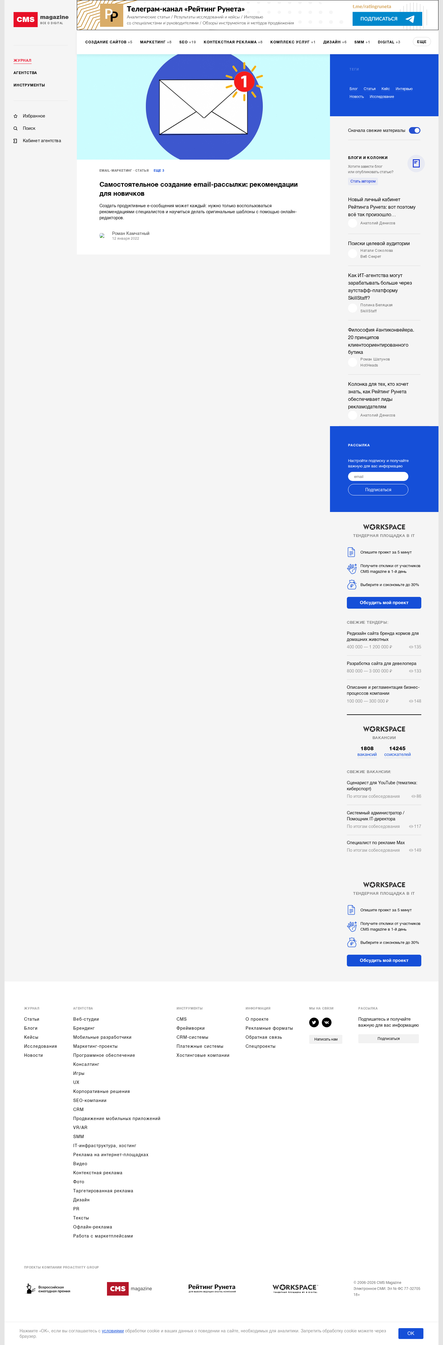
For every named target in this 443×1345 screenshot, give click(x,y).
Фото (78, 1181)
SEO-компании (90, 1100)
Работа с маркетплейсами (103, 1236)
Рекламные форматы (269, 1028)
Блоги (31, 1028)
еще (422, 42)
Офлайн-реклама (92, 1227)
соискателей (397, 751)
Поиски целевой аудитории (379, 243)
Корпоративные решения (101, 1091)
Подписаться (378, 489)
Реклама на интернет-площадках (111, 1154)
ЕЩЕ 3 (159, 170)
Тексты (81, 1217)
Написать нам (326, 1039)
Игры (79, 1073)
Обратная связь (264, 1037)
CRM (78, 1109)
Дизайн (81, 1199)
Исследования (40, 1046)
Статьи (31, 1019)
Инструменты (29, 85)
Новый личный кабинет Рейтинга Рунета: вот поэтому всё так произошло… (382, 207)
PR (76, 1208)
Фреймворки (191, 1028)
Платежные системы (200, 1046)
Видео (80, 1163)
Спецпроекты (261, 1046)
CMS (182, 1019)
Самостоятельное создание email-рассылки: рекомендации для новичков (198, 189)
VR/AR (80, 1127)
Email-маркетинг (115, 170)
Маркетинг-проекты (95, 1046)
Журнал (23, 60)
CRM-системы (193, 1037)
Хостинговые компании (203, 1055)
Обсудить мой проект (384, 602)
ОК (410, 1333)
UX (76, 1082)
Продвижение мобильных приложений (117, 1118)
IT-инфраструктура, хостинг (105, 1145)
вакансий (367, 751)
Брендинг (84, 1028)
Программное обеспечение (104, 1055)
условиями (113, 1330)
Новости (33, 1055)
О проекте (257, 1019)
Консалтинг (86, 1064)
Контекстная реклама (98, 1172)
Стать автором (362, 181)
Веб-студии (86, 1019)
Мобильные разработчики (102, 1037)
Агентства (25, 73)
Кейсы (31, 1037)
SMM (78, 1136)
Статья (142, 170)
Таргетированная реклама (103, 1190)
